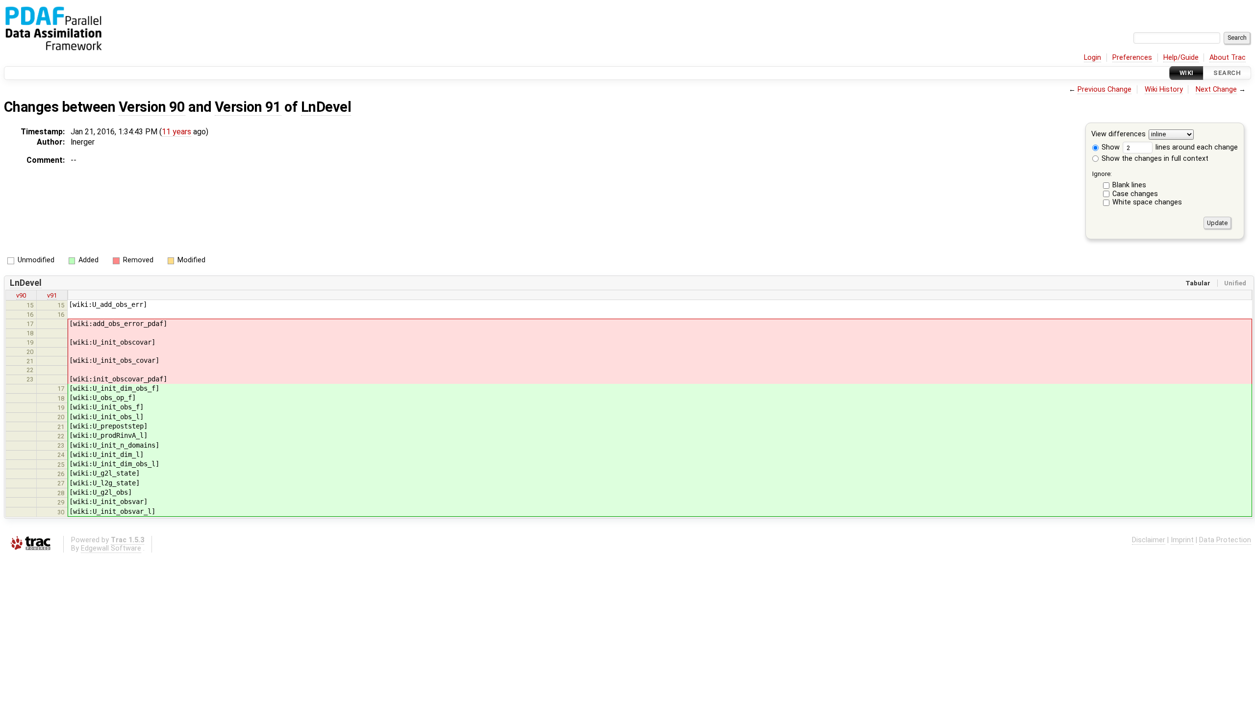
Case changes (1135, 194)
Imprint (1182, 540)
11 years (176, 131)
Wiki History (1164, 89)
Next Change (1216, 89)
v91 (52, 295)
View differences (1118, 134)
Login (1092, 57)
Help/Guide (1181, 57)
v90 (21, 295)
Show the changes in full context (1154, 158)
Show (1110, 147)
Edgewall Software (111, 548)
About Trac (1227, 57)
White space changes (1147, 202)
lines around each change (1196, 147)
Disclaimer (1148, 540)
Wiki (1187, 72)
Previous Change (1104, 89)
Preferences (1132, 57)
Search (1227, 72)
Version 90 (152, 107)
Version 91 (248, 107)
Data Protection (1225, 540)
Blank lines (1129, 185)
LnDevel (326, 107)
